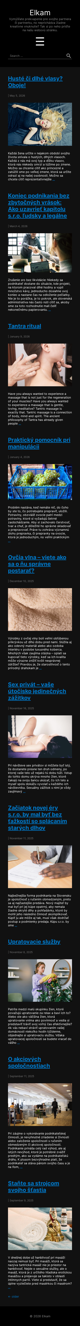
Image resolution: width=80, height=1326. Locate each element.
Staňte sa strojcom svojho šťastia (33, 1186)
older (13, 1296)
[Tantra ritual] (40, 365)
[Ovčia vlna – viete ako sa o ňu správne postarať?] (40, 609)
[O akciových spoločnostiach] (40, 1104)
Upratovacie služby (34, 941)
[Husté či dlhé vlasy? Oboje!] (40, 124)
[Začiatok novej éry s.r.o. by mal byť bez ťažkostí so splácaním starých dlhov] (40, 866)
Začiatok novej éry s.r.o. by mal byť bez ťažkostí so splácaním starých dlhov (37, 817)
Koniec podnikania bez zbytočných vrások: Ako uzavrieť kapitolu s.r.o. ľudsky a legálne (38, 205)
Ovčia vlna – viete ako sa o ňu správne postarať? (37, 564)
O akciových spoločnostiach (29, 1062)
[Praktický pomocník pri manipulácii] (40, 482)
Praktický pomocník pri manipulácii (39, 443)
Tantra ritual (24, 326)
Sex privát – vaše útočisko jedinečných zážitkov (37, 691)
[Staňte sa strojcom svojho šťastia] (40, 1229)
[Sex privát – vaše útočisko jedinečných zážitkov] (40, 736)
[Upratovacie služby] (40, 980)
